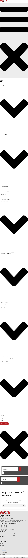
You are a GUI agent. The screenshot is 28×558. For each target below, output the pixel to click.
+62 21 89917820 (4, 525)
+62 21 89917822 (4, 526)
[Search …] (3, 472)
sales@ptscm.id (4, 530)
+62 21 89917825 (4, 527)
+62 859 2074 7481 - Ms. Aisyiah (8, 529)
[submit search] (20, 469)
